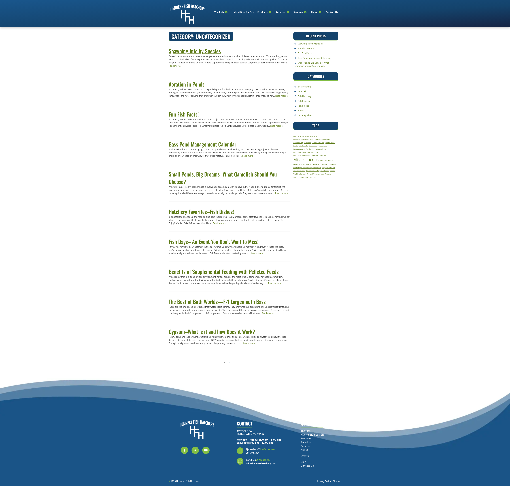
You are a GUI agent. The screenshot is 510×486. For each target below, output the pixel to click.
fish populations (299, 149)
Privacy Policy (324, 481)
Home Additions (320, 149)
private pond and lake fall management (307, 164)
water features (326, 174)
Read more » (175, 65)
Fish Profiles (304, 101)
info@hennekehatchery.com (261, 463)
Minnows (323, 155)
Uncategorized (305, 115)
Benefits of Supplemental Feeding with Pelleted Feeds (224, 272)
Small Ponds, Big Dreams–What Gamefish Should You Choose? (223, 178)
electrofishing (298, 143)
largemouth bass (313, 152)
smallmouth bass (299, 171)
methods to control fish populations (305, 155)
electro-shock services (322, 139)
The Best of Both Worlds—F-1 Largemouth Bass (217, 302)
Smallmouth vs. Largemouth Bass (317, 171)
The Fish (219, 12)
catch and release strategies (307, 136)
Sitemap (337, 481)
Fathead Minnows (318, 143)
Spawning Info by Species (195, 51)
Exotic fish (307, 143)
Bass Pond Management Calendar (202, 144)
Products (262, 12)
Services (298, 12)
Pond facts (323, 160)
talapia (332, 171)
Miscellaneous (306, 159)
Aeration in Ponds (187, 84)
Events (305, 456)
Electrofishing (304, 86)
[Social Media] (186, 452)
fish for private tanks (300, 146)
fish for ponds (330, 143)
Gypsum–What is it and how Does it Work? (212, 332)
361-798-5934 (252, 452)
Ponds (301, 110)
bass (294, 136)
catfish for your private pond (303, 139)
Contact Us (332, 12)
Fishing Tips (303, 105)
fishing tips (323, 146)
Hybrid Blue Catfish (243, 12)
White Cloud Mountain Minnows (304, 177)
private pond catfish (329, 164)
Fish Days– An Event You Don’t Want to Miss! (213, 242)
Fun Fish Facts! (184, 114)
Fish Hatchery (304, 96)
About (314, 12)
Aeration (281, 12)
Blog (303, 462)
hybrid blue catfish (299, 152)
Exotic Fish (303, 91)
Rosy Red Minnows (328, 168)
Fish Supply (310, 149)
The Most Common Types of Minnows (306, 174)
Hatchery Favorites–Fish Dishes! (201, 212)
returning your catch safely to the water (307, 168)
